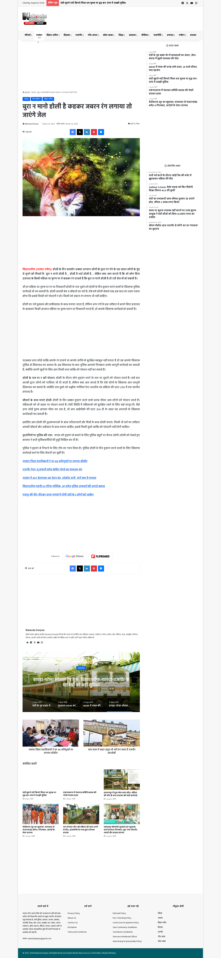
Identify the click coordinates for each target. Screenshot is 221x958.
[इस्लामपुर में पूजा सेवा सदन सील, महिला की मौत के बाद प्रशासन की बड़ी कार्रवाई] (122, 779)
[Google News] (74, 556)
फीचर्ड (28, 35)
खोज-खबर (108, 35)
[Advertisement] (140, 16)
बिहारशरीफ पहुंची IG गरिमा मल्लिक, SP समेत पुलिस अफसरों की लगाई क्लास (64, 486)
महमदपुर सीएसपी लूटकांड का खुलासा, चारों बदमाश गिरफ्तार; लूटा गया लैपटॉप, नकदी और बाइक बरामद (121, 829)
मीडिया (144, 35)
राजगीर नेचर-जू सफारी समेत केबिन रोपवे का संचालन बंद (52, 470)
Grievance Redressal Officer (125, 936)
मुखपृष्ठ (27, 92)
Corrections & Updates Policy (126, 922)
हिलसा (67, 35)
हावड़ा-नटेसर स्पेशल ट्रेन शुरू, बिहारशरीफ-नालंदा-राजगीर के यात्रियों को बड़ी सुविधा (81, 682)
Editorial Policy (119, 913)
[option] (81, 682)
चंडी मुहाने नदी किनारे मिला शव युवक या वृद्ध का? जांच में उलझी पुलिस (93, 3)
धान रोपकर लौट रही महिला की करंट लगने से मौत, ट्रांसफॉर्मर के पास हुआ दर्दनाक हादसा (80, 829)
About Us (72, 918)
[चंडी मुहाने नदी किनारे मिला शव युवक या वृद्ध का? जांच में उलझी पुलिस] (41, 779)
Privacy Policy (74, 913)
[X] (34, 642)
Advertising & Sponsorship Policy (127, 941)
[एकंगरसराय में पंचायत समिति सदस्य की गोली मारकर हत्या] (81, 779)
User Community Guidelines (125, 927)
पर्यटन (182, 35)
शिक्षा (120, 35)
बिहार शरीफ (52, 35)
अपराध (170, 35)
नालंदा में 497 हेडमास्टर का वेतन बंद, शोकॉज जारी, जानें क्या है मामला (59, 478)
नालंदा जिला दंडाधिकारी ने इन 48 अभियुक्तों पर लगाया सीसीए (55, 461)
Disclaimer (72, 927)
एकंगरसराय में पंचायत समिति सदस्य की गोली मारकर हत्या (79, 794)
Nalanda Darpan (32, 123)
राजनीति (157, 35)
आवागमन (81, 668)
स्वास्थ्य (132, 35)
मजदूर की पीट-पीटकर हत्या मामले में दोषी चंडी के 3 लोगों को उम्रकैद (58, 495)
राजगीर (78, 35)
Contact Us (73, 922)
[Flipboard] (100, 556)
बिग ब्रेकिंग (36, 98)
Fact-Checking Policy (122, 918)
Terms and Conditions (77, 932)
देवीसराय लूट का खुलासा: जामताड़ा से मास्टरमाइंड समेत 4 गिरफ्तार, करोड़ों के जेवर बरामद (39, 829)
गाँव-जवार (92, 35)
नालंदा (39, 35)
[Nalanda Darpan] (35, 19)
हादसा (193, 35)
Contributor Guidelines (123, 932)
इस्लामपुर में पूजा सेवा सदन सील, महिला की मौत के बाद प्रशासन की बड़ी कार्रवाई (120, 794)
